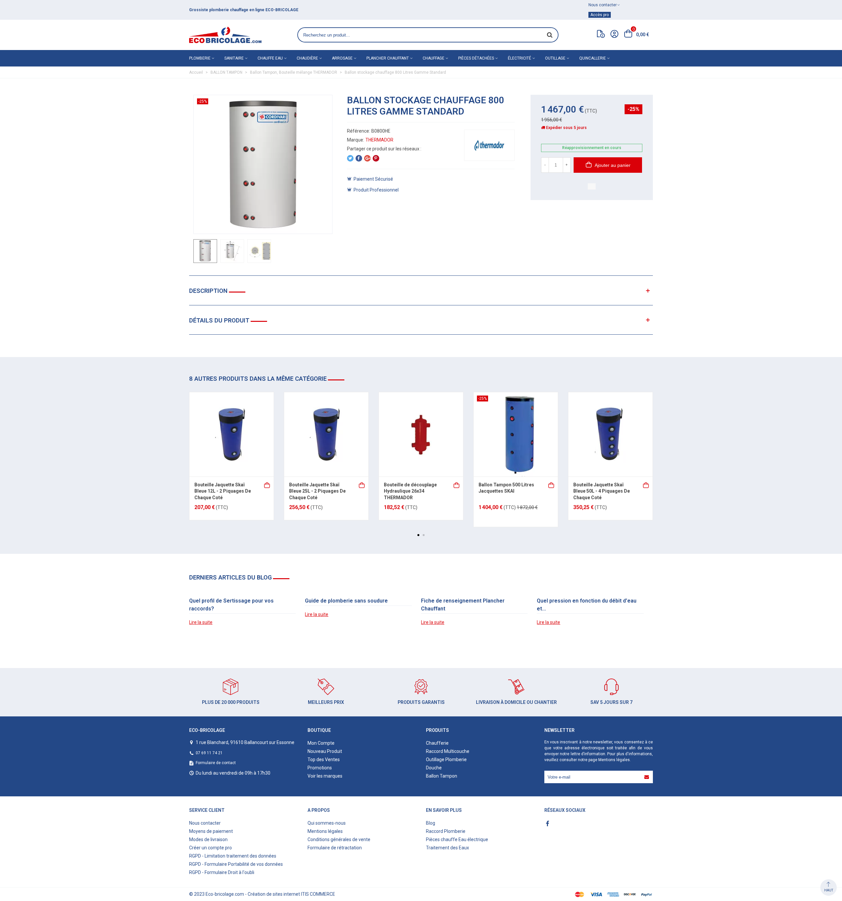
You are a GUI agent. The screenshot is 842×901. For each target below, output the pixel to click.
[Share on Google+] (367, 158)
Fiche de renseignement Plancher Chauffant (463, 605)
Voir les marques (325, 776)
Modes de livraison (208, 839)
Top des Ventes (324, 759)
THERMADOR (379, 139)
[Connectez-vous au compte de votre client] (614, 35)
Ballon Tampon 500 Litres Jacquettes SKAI (506, 488)
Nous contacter (205, 823)
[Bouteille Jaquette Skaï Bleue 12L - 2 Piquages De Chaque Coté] (231, 434)
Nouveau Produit (325, 751)
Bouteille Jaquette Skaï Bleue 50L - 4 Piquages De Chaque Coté (601, 491)
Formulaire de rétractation (335, 847)
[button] (418, 535)
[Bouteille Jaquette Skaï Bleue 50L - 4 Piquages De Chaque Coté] (610, 434)
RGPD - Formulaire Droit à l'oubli (221, 872)
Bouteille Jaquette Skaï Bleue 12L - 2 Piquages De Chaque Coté (222, 491)
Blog (430, 823)
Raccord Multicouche (447, 751)
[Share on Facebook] (359, 158)
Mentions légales (614, 760)
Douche (434, 767)
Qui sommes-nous (327, 823)
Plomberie (199, 58)
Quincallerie (592, 58)
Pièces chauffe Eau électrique (457, 839)
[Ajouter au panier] (267, 484)
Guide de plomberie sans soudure (346, 601)
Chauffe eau (270, 58)
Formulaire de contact (216, 762)
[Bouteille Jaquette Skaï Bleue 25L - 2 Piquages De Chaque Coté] (326, 434)
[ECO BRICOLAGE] (225, 35)
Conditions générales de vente (339, 839)
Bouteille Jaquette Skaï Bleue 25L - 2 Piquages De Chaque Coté (317, 491)
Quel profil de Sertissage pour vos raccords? (231, 605)
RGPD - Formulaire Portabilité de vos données (236, 864)
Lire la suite (200, 622)
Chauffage (433, 58)
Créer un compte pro (210, 847)
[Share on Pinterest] (376, 158)
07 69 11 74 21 (209, 753)
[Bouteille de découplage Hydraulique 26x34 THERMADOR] (421, 434)
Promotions (320, 767)
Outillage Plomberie (446, 759)
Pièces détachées (476, 58)
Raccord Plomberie (445, 831)
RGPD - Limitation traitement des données (232, 856)
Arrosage (342, 58)
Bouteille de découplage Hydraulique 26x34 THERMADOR (410, 491)
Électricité (519, 58)
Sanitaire (234, 58)
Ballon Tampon (441, 776)
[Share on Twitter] (350, 158)
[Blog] (601, 35)
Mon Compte (321, 743)
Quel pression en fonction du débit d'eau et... (586, 605)
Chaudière (307, 58)
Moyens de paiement (211, 831)
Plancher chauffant (387, 58)
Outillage (555, 58)
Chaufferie (437, 743)
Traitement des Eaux (447, 847)
